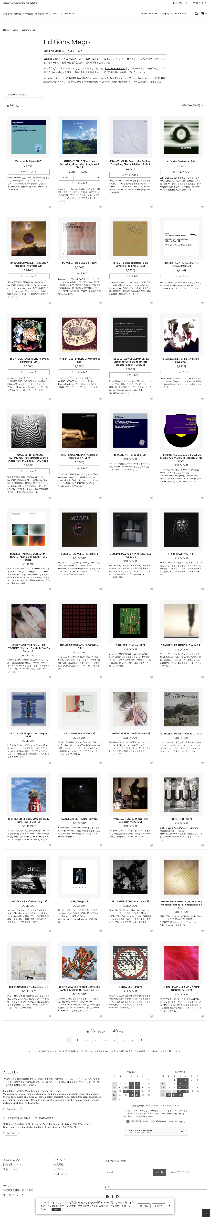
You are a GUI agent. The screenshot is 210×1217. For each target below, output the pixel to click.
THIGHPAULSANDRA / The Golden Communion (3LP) (79, 456)
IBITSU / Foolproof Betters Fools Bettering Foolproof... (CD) (130, 264)
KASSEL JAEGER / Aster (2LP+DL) (79, 818)
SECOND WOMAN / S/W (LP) (79, 733)
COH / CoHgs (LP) (79, 901)
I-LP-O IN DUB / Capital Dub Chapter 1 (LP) (28, 735)
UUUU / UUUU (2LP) (181, 819)
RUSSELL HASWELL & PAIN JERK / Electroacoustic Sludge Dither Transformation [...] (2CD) (130, 361)
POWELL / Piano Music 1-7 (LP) (79, 262)
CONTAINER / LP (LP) (130, 987)
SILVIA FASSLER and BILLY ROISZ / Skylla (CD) (181, 360)
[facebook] (112, 1197)
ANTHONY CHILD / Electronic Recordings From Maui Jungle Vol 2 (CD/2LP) (79, 164)
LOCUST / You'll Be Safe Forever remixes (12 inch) (181, 264)
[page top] (206, 1213)
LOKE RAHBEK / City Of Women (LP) (130, 733)
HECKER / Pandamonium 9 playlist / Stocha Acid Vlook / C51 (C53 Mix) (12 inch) (181, 458)
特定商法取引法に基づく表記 (18, 1190)
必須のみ (159, 1206)
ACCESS (11, 1133)
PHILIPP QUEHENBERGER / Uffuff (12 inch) (79, 360)
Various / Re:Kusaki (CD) (28, 161)
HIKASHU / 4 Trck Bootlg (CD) (130, 454)
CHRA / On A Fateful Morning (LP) (28, 901)
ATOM (13, 1185)
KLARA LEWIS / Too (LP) (181, 554)
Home (6, 30)
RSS (5, 1185)
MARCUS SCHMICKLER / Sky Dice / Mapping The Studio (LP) (29, 264)
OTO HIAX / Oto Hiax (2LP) (130, 645)
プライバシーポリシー (14, 1195)
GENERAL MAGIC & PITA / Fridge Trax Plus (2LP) (130, 555)
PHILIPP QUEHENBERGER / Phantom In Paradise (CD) (29, 360)
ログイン (200, 3)
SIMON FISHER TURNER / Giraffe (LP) (181, 645)
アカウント (180, 3)
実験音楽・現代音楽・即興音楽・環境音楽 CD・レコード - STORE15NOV (39, 13)
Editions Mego (28, 30)
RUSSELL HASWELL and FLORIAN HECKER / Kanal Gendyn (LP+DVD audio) (28, 556)
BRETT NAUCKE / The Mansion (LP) (28, 987)
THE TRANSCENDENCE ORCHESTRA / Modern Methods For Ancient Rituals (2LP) (181, 904)
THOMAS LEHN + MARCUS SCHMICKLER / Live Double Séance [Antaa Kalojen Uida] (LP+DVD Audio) (29, 457)
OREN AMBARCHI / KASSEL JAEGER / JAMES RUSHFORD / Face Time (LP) (79, 988)
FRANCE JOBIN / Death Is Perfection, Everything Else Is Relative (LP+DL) (130, 162)
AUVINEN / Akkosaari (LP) (181, 161)
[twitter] (107, 1197)
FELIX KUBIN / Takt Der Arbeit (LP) (130, 901)
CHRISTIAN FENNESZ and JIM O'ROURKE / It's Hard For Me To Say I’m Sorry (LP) (29, 648)
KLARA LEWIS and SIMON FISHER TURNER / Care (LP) (181, 988)
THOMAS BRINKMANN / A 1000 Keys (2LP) (79, 646)
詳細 (56, 1209)
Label (15, 30)
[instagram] (118, 1197)
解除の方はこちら (180, 1172)
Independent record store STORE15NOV (20, 3)
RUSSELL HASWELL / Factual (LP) (79, 553)
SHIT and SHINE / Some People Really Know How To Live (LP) (28, 820)
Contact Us (13, 1109)
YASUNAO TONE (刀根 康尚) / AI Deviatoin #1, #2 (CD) (130, 820)
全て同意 (144, 1206)
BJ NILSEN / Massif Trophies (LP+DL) (181, 733)
